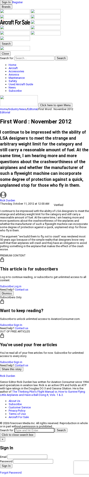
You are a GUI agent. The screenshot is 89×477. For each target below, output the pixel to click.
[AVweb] (46, 18)
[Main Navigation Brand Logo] (15, 49)
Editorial (32, 109)
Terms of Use (17, 413)
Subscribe (6, 286)
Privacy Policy (17, 410)
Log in (17, 286)
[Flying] (46, 12)
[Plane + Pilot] (46, 29)
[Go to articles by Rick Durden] (44, 195)
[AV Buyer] (46, 23)
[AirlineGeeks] (15, 18)
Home (4, 109)
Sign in (18, 362)
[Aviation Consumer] (15, 12)
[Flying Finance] (15, 34)
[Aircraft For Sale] (15, 23)
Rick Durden (7, 200)
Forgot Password (11, 472)
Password (6, 461)
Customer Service (20, 407)
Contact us (21, 289)
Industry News (17, 109)
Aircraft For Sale (19, 417)
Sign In (18, 325)
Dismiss (7, 293)
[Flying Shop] (15, 39)
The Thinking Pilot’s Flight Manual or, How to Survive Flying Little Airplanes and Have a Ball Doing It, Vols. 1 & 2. (42, 393)
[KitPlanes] (15, 29)
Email (3, 456)
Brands (6, 6)
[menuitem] (49, 64)
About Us (14, 401)
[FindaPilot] (46, 34)
